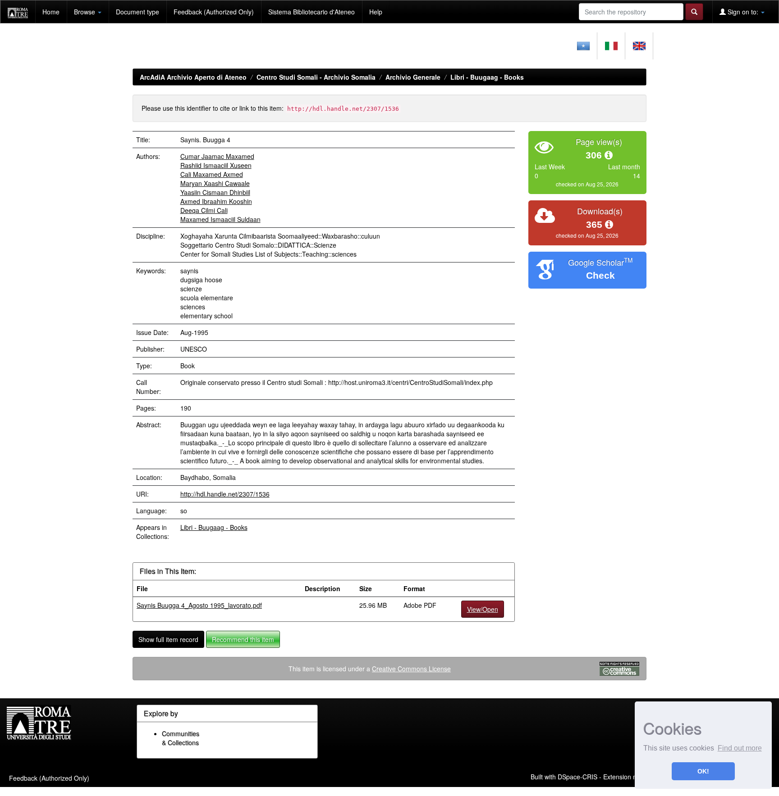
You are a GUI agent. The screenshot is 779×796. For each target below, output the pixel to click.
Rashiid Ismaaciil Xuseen (216, 165)
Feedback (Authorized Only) (214, 11)
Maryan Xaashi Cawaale (215, 183)
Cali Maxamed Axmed (211, 174)
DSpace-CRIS (577, 776)
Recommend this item (243, 639)
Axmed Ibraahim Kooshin (216, 201)
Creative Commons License (411, 668)
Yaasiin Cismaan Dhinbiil (215, 192)
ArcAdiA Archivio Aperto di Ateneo (193, 76)
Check (600, 275)
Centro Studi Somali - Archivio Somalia (316, 76)
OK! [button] (703, 771)
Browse (85, 11)
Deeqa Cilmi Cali (204, 210)
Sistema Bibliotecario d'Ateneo (311, 11)
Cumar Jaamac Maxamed (217, 156)
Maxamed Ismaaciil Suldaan (220, 219)
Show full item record (168, 639)
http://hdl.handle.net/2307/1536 (225, 493)
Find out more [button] (740, 748)
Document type (137, 11)
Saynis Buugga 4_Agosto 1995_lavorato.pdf (199, 605)
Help (375, 11)
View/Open (482, 609)
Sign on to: (743, 11)
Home (51, 11)
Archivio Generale (412, 76)
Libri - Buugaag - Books (487, 76)
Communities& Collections (180, 738)
